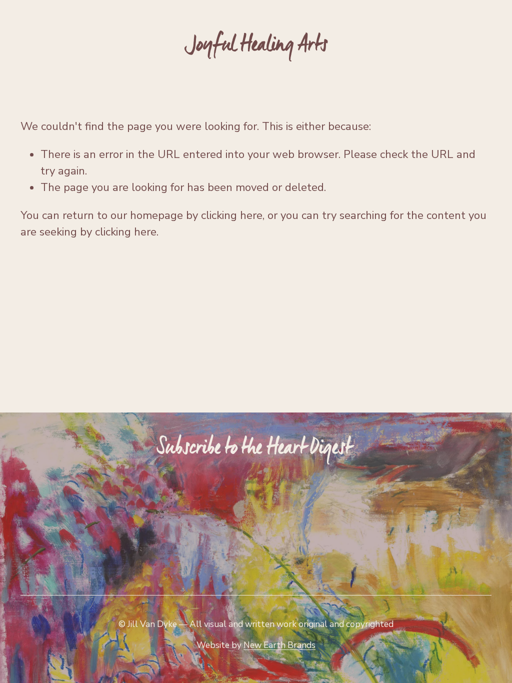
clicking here (231, 215)
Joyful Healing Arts (256, 44)
